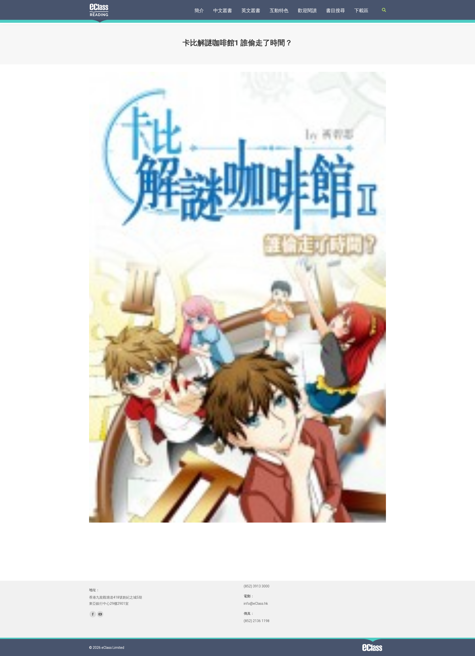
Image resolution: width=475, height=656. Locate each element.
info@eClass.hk (256, 604)
